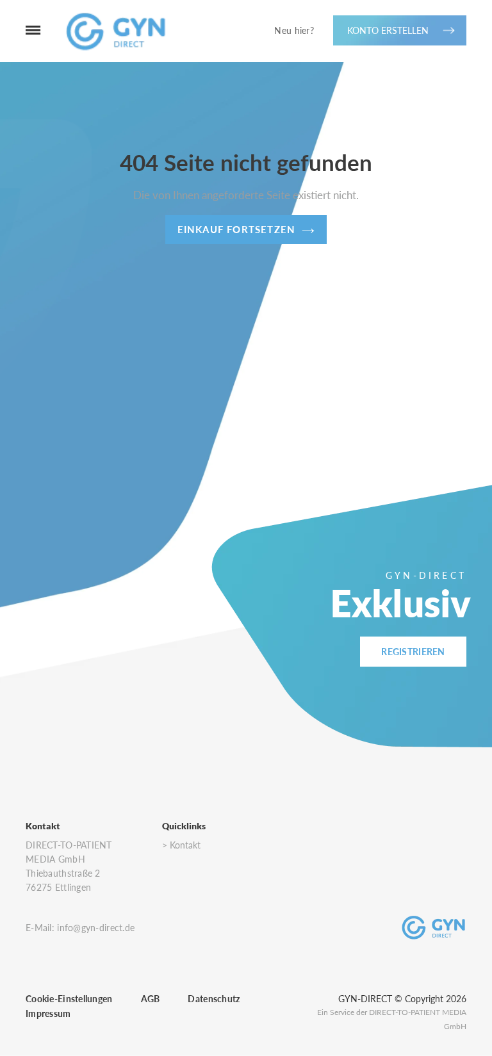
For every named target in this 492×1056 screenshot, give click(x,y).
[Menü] (20, 31)
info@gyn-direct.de (96, 927)
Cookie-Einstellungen (69, 998)
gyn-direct (365, 998)
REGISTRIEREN (413, 651)
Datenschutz (214, 998)
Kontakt (185, 845)
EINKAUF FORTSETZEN (236, 229)
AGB (150, 998)
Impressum (48, 1013)
